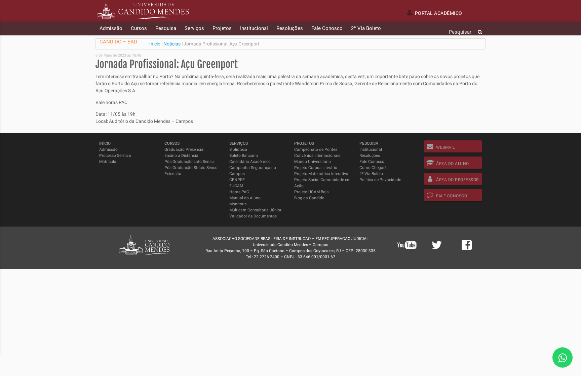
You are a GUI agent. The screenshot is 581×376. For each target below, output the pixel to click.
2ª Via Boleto (371, 173)
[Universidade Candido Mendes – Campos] (142, 11)
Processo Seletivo (115, 155)
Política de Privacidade (380, 179)
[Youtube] (407, 253)
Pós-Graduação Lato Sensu (189, 161)
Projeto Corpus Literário (315, 167)
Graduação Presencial (184, 149)
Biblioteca (238, 149)
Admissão (108, 149)
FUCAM (236, 185)
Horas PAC (239, 192)
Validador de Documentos (253, 216)
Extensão (172, 173)
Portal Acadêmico (438, 13)
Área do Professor (457, 179)
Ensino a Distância (181, 155)
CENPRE (237, 179)
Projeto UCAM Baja (311, 192)
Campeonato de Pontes (315, 149)
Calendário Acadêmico (250, 161)
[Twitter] (437, 248)
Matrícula (107, 161)
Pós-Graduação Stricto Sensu (191, 167)
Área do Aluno (452, 163)
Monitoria (238, 204)
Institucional (370, 149)
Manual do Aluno (245, 198)
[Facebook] (467, 248)
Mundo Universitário (312, 161)
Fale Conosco (371, 161)
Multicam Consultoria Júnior (255, 210)
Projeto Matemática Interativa (321, 173)
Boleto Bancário (243, 155)
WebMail (445, 147)
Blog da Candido (309, 198)
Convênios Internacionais (317, 155)
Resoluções (369, 155)
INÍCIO (105, 143)
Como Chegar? (373, 167)
